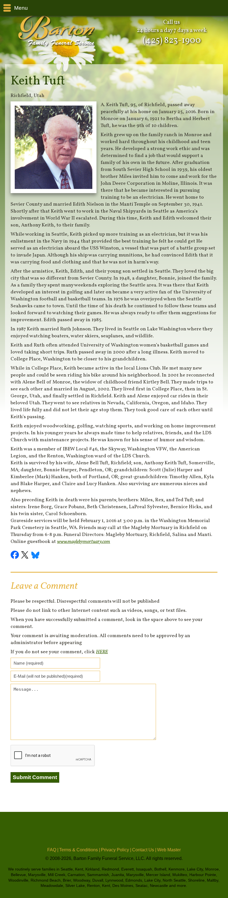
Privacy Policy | (116, 849)
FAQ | (52, 849)
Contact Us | (144, 849)
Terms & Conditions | (79, 849)
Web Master (169, 849)
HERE (102, 651)
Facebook (16, 556)
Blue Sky (36, 556)
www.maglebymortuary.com (83, 541)
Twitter (26, 556)
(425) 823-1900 (172, 40)
